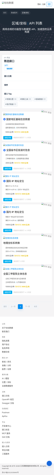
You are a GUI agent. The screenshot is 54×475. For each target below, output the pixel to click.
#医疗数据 (10, 104)
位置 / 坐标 (6, 382)
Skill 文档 (6, 437)
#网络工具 (25, 99)
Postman (5, 412)
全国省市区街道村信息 (18, 150)
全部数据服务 (7, 386)
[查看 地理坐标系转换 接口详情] (27, 238)
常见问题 (5, 450)
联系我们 (5, 331)
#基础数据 (40, 99)
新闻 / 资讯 (6, 362)
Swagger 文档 (8, 403)
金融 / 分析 (6, 365)
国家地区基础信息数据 (18, 119)
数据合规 (5, 352)
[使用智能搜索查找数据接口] (49, 463)
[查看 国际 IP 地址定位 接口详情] (27, 176)
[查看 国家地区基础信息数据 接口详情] (27, 114)
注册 (43, 4)
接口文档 (5, 396)
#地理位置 (10, 99)
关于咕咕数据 (7, 328)
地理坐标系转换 (11, 243)
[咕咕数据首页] (11, 3)
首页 (4, 13)
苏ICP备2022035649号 (10, 472)
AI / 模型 (5, 378)
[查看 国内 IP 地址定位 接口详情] (27, 207)
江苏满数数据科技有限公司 (29, 466)
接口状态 (5, 429)
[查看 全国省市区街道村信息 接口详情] (27, 145)
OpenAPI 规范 (8, 399)
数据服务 (14, 13)
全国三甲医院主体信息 (15, 273)
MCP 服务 (6, 433)
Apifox (4, 416)
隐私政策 (5, 341)
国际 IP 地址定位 (15, 181)
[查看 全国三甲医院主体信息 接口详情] (27, 269)
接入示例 (5, 446)
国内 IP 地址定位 (15, 212)
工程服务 (5, 454)
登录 (39, 4)
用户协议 (5, 344)
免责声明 (5, 348)
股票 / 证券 (6, 369)
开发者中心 (6, 426)
